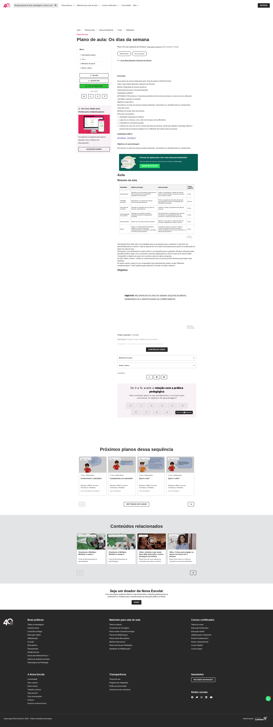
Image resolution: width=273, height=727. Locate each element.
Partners (31, 700)
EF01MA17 (131, 138)
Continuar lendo (156, 349)
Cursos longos (196, 649)
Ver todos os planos (136, 504)
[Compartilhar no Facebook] (97, 96)
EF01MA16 (121, 138)
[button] (191, 504)
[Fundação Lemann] (261, 719)
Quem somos (33, 686)
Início (78, 30)
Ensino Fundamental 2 (199, 638)
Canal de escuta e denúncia (120, 690)
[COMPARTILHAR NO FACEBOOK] (157, 377)
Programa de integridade (118, 683)
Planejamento (33, 649)
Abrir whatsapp (150, 166)
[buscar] (55, 5)
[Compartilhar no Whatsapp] (90, 96)
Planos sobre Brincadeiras (119, 638)
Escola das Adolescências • (38, 656)
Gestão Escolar (33, 652)
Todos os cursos (197, 624)
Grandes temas (33, 628)
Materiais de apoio (88, 63)
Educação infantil (34, 635)
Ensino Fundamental (106, 30)
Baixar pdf (95, 81)
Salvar (95, 75)
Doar (136, 602)
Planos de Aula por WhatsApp (121, 645)
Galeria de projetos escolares (39, 659)
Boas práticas (67, 5)
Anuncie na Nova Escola (37, 703)
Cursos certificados (109, 5)
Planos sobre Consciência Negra (121, 631)
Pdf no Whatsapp (95, 86)
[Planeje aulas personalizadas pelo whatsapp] (268, 698)
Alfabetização (33, 638)
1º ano (120, 30)
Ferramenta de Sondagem (119, 628)
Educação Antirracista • (200, 628)
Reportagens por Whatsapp (38, 662)
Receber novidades (203, 680)
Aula (83, 59)
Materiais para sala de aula (87, 5)
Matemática (130, 30)
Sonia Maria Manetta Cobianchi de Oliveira (136, 60)
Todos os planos (115, 624)
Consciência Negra (35, 631)
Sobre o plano (87, 68)
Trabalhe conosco (34, 690)
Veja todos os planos (154, 47)
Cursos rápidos (197, 645)
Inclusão (31, 642)
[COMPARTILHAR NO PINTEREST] (164, 377)
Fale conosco (33, 683)
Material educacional (117, 642)
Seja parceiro (33, 693)
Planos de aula (90, 30)
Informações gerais (89, 55)
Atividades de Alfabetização (119, 649)
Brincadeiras (32, 645)
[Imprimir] (83, 96)
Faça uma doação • (35, 696)
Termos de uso (114, 679)
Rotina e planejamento (199, 642)
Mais (135, 5)
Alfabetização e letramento (201, 635)
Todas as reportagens (36, 624)
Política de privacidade (118, 686)
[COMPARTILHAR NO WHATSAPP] (149, 377)
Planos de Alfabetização (118, 635)
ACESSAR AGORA (94, 149)
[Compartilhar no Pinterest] (104, 96)
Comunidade (126, 5)
